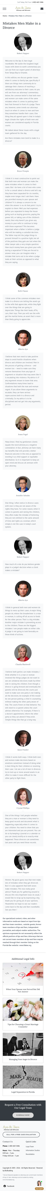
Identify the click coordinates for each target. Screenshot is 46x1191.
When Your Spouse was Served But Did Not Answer (23, 990)
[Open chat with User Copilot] (39, 1183)
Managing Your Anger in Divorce (23, 1059)
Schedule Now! (23, 1115)
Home (5, 16)
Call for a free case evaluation (21, 1135)
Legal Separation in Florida (23, 1092)
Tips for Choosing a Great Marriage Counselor (23, 1025)
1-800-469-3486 (37, 2)
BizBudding (9, 1171)
